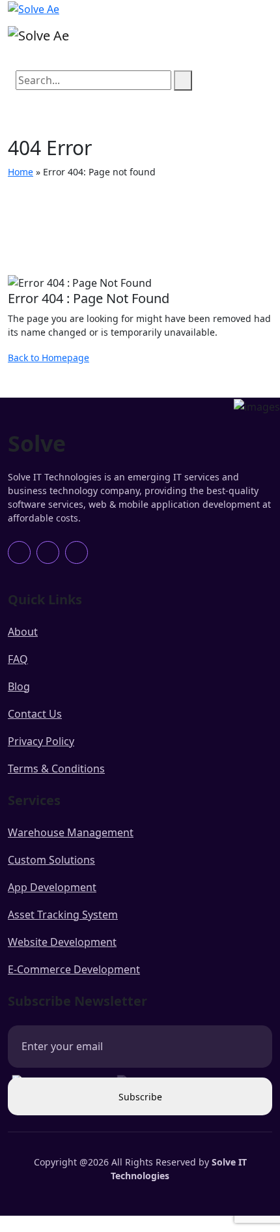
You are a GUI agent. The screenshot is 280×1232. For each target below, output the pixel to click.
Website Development (62, 942)
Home (20, 172)
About (23, 631)
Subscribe (140, 1097)
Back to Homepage (48, 357)
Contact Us (35, 714)
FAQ (18, 659)
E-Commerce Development (74, 969)
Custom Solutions (51, 860)
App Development (52, 887)
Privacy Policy (41, 741)
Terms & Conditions (56, 768)
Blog (19, 686)
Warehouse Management (70, 832)
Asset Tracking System (63, 914)
